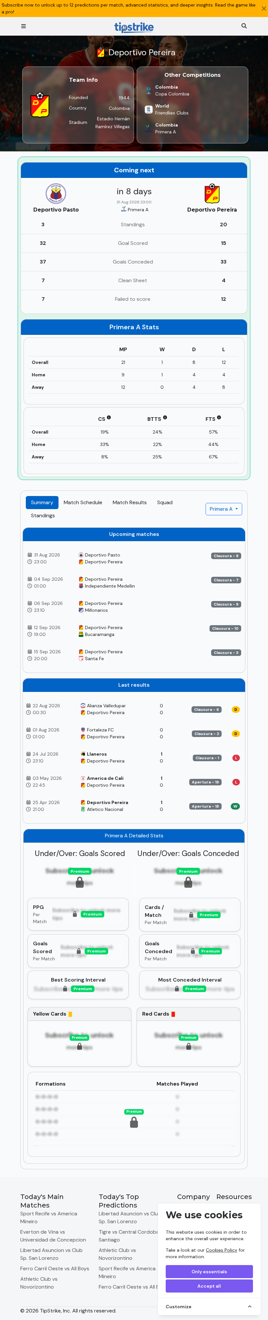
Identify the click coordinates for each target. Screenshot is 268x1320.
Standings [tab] (43, 515)
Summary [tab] (42, 502)
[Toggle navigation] (23, 26)
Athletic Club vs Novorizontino (39, 1283)
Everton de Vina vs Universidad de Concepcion (53, 1235)
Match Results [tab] (130, 502)
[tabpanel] (134, 845)
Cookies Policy (221, 1250)
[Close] (263, 8)
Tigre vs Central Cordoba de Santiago (133, 1235)
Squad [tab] (165, 502)
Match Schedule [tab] (83, 502)
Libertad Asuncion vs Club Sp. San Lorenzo (51, 1254)
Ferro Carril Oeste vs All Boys (54, 1268)
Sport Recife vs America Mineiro (48, 1217)
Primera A (222, 509)
